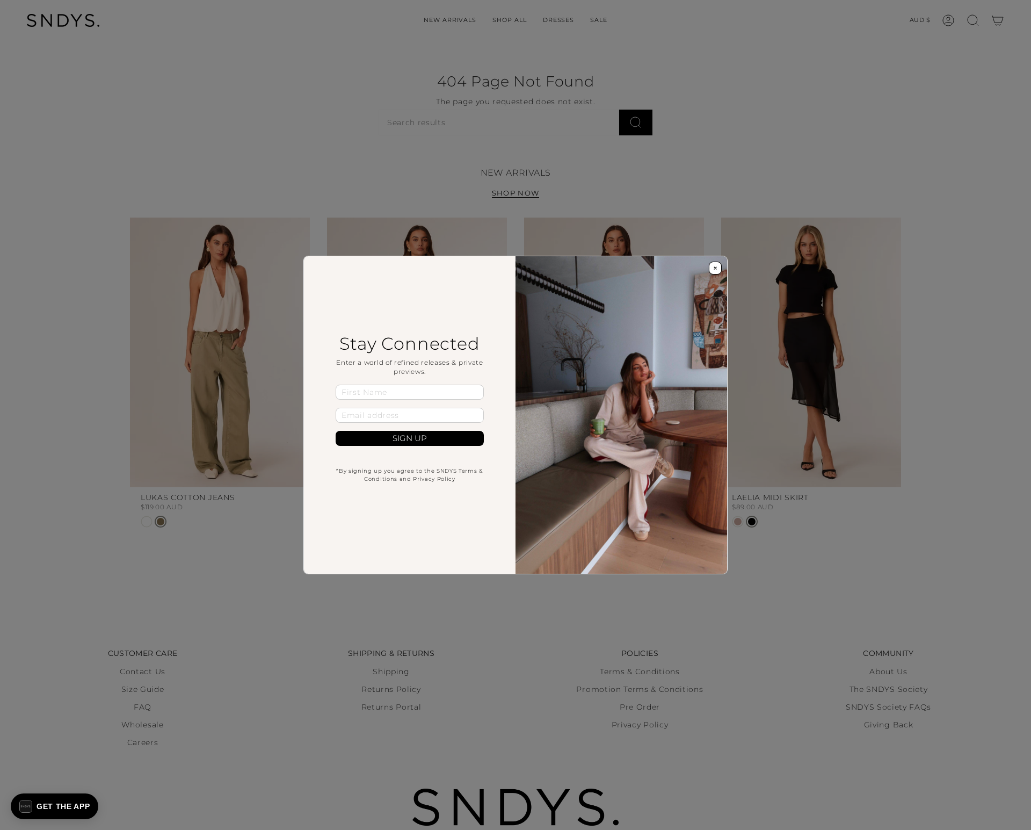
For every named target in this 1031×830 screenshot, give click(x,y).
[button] (54, 806)
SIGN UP (410, 438)
